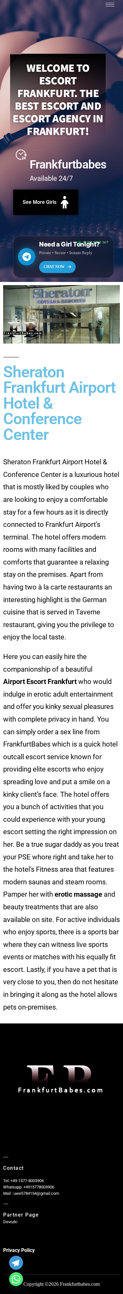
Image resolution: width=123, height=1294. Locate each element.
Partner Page (21, 1215)
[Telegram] (16, 1263)
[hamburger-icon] (110, 4)
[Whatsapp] (16, 1279)
